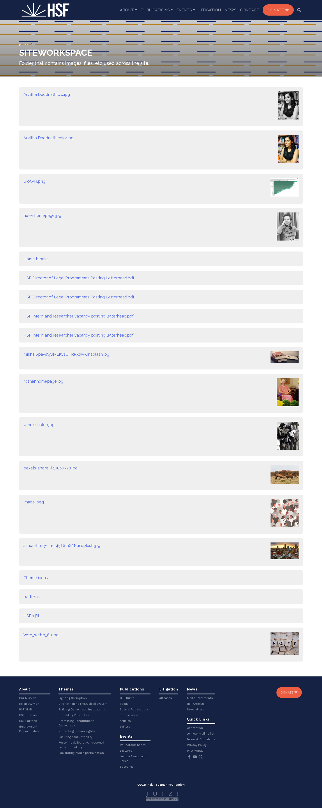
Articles (125, 721)
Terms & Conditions (201, 739)
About (127, 10)
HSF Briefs (127, 698)
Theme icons (35, 577)
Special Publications (134, 709)
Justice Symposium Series (133, 758)
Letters (125, 726)
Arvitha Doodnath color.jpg (48, 138)
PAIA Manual (195, 751)
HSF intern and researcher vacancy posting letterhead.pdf (78, 316)
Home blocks (35, 259)
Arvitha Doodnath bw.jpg (46, 94)
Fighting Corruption (72, 698)
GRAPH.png (34, 181)
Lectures (126, 751)
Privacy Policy (197, 745)
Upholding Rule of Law (74, 715)
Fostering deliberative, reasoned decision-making (81, 745)
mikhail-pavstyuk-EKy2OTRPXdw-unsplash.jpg (66, 354)
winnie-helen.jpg (39, 424)
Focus (124, 704)
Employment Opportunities (29, 729)
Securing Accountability (75, 737)
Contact (249, 10)
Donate (276, 10)
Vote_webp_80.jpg (40, 635)
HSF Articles (195, 704)
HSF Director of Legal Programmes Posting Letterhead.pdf (78, 278)
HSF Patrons (28, 721)
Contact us (195, 728)
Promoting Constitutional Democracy (76, 723)
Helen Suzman (29, 704)
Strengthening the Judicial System (82, 704)
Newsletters (195, 709)
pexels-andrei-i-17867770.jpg (50, 468)
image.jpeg (33, 502)
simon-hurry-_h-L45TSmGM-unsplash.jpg (61, 545)
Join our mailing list (200, 733)
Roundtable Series (133, 745)
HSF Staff (25, 709)
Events (184, 10)
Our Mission (27, 698)
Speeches (127, 767)
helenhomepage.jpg (42, 215)
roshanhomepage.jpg (43, 381)
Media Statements (200, 698)
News (231, 10)
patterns (31, 596)
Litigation (210, 10)
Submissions (129, 715)
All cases (165, 698)
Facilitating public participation (81, 753)
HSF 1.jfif (31, 616)
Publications (155, 10)
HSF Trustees (28, 715)
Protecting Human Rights (76, 731)
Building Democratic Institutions (81, 709)
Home (24, 45)
